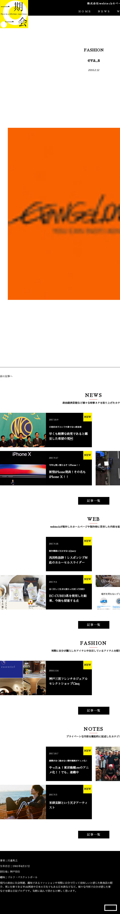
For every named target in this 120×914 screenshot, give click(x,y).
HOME (84, 11)
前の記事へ (6, 376)
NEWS (104, 11)
